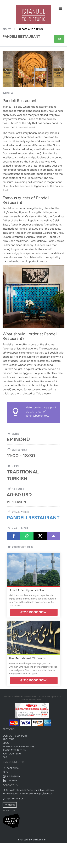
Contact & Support (15, 735)
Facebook (12, 768)
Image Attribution (14, 750)
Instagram (13, 776)
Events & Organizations (18, 746)
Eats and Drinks (32, 29)
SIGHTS (7, 29)
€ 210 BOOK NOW (33, 612)
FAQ (5, 757)
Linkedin (12, 780)
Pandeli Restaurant (33, 517)
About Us (8, 739)
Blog (6, 742)
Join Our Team (12, 753)
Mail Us (11, 805)
